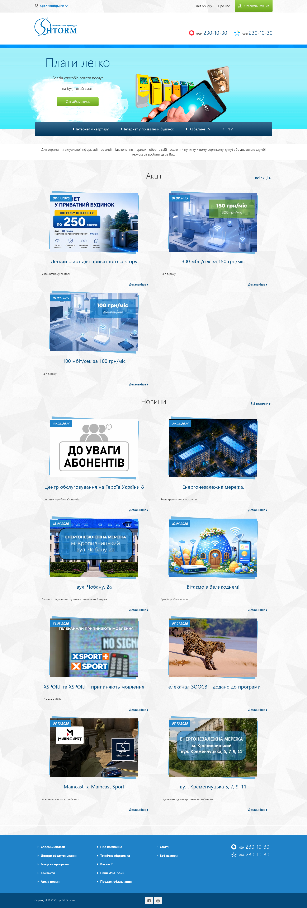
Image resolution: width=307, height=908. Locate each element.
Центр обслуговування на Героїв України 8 (94, 486)
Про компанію (111, 847)
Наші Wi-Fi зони (112, 873)
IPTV (229, 128)
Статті (164, 847)
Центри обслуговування (59, 855)
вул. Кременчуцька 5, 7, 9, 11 (213, 786)
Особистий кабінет (256, 6)
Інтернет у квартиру (92, 128)
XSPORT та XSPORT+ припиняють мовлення (94, 686)
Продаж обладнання (116, 881)
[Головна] (55, 24)
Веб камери (169, 855)
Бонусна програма (55, 864)
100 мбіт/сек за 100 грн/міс (94, 360)
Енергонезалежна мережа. (213, 486)
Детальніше (137, 284)
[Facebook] (149, 900)
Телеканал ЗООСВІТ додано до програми (213, 686)
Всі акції (261, 177)
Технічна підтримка (115, 855)
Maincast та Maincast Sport (94, 786)
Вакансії (106, 864)
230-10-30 (253, 846)
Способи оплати (53, 847)
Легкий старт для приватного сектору (94, 261)
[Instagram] (158, 900)
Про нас (224, 6)
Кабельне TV (199, 128)
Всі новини (259, 403)
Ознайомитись (78, 101)
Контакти (48, 873)
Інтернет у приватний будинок (149, 128)
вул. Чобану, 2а (94, 586)
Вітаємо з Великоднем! (213, 586)
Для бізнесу (204, 6)
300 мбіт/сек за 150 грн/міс (213, 261)
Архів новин (50, 881)
